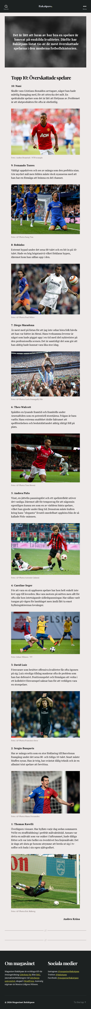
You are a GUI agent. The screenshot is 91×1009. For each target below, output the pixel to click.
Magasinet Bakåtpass (23, 1002)
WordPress (29, 981)
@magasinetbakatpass (68, 971)
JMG (38, 974)
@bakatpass (61, 974)
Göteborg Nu (25, 974)
